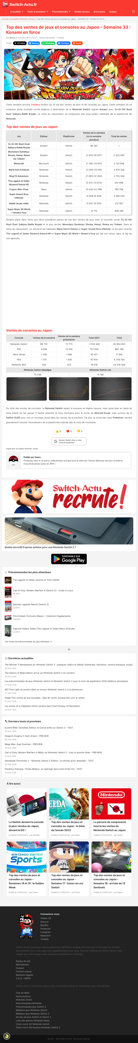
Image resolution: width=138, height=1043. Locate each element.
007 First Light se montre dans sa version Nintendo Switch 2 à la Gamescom (44, 689)
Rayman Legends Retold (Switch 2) (31, 604)
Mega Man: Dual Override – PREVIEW (23, 744)
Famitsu (35, 104)
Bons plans (99, 11)
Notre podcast (23, 996)
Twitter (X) (45, 918)
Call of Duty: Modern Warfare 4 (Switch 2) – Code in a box (43, 590)
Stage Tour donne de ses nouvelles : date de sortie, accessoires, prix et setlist (44, 697)
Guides (113, 11)
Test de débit (22, 992)
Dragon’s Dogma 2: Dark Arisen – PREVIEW (27, 736)
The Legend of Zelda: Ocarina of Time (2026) (36, 580)
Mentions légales (24, 975)
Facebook (45, 928)
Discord (44, 921)
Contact (20, 968)
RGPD (27, 978)
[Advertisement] (69, 284)
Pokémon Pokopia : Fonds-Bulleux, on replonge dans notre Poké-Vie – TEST (43, 769)
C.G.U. (19, 978)
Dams (12, 38)
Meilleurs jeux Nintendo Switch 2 (32, 1013)
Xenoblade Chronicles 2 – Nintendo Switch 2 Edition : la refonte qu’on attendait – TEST (49, 760)
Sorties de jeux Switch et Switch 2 (33, 1017)
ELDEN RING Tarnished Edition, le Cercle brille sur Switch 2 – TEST (39, 727)
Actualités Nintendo (18, 19)
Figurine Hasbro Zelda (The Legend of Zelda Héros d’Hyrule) (44, 628)
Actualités (15, 11)
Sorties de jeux (82, 11)
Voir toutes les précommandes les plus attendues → (28, 641)
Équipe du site (23, 961)
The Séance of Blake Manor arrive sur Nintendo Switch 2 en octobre (39, 673)
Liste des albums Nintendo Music (33, 1020)
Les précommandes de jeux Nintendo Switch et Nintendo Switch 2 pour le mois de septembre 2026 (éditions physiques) (66, 681)
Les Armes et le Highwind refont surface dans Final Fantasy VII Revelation (42, 706)
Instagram (45, 932)
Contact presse (24, 971)
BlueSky (44, 925)
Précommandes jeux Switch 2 (31, 1006)
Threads (44, 939)
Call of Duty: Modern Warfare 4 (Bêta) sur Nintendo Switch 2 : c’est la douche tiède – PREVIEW (53, 752)
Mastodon (45, 935)
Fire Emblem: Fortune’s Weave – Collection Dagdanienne (41, 616)
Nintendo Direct (24, 999)
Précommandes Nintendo (29, 1003)
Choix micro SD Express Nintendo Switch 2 (38, 1027)
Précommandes (60, 11)
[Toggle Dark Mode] (6, 1036)
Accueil (5, 19)
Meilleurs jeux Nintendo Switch (31, 1010)
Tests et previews (36, 11)
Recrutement (22, 964)
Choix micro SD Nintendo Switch (32, 1024)
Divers (32, 19)
